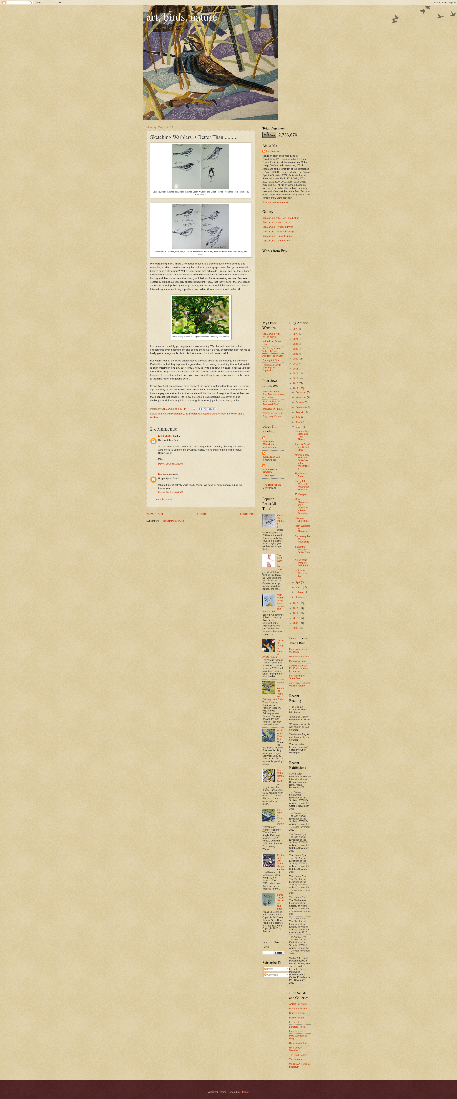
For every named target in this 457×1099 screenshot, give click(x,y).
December (301, 392)
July (298, 417)
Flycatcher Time (300, 475)
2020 (296, 358)
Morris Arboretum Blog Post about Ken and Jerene (273, 394)
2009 (296, 623)
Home (201, 514)
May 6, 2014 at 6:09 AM (170, 492)
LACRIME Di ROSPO (270, 471)
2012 (296, 608)
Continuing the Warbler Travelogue (302, 539)
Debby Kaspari (296, 1017)
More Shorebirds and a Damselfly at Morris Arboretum (302, 506)
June (298, 422)
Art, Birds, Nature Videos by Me (271, 350)
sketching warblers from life (215, 413)
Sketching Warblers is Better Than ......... (302, 550)
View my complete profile (275, 202)
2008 (296, 628)
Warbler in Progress (280, 734)
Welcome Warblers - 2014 (301, 573)
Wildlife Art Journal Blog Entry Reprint (272, 415)
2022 (296, 349)
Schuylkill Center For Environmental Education (298, 668)
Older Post (247, 514)
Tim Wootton (295, 1059)
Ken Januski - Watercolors (276, 240)
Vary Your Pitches (280, 519)
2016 (296, 378)
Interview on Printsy (272, 409)
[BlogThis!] (204, 409)
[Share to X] (207, 409)
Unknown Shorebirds (302, 519)
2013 (296, 603)
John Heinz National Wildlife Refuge (299, 684)
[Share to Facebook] (210, 409)
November (301, 397)
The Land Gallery (298, 1055)
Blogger (244, 1092)
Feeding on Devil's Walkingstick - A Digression (271, 368)
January (300, 597)
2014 (296, 388)
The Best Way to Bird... (280, 561)
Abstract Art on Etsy (272, 355)
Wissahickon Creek (299, 656)
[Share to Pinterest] (214, 409)
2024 (296, 339)
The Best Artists (272, 485)
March (299, 587)
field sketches (192, 413)
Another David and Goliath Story (302, 447)
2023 (296, 344)
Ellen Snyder (165, 435)
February (300, 592)
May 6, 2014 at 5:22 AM (170, 464)
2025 (296, 334)
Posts (270, 969)
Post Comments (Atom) (173, 520)
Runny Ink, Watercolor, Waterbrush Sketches (302, 485)
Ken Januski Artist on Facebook (271, 335)
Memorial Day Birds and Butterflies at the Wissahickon (302, 462)
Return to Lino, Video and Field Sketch (302, 435)
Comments (272, 974)
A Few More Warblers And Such (301, 563)
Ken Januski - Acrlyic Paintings (278, 231)
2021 (296, 354)
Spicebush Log (271, 457)
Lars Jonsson (296, 1031)
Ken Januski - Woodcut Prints (277, 227)
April (298, 582)
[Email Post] (194, 409)
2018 (296, 368)
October (300, 402)
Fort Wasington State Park (297, 677)
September (302, 407)
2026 (296, 329)
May (298, 427)
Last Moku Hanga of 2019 (280, 776)
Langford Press (297, 1026)
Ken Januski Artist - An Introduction (280, 218)
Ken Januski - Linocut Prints (277, 236)
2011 (296, 613)
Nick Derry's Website (295, 1049)
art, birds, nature (181, 16)
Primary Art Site (270, 360)
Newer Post (154, 514)
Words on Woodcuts (268, 443)
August (300, 412)
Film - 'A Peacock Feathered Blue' (271, 403)
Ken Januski (165, 474)
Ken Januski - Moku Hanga (276, 222)
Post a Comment (163, 499)
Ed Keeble (294, 1022)
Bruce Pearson (297, 1013)
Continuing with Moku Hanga (280, 861)
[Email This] (200, 409)
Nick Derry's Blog (298, 1043)
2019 (296, 363)
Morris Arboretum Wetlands (298, 650)
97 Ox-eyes (301, 494)
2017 (296, 373)
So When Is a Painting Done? (280, 817)
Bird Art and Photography (171, 413)
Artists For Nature (298, 1004)
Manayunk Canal (298, 661)
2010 (296, 618)
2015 (296, 383)
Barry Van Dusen (298, 1008)
